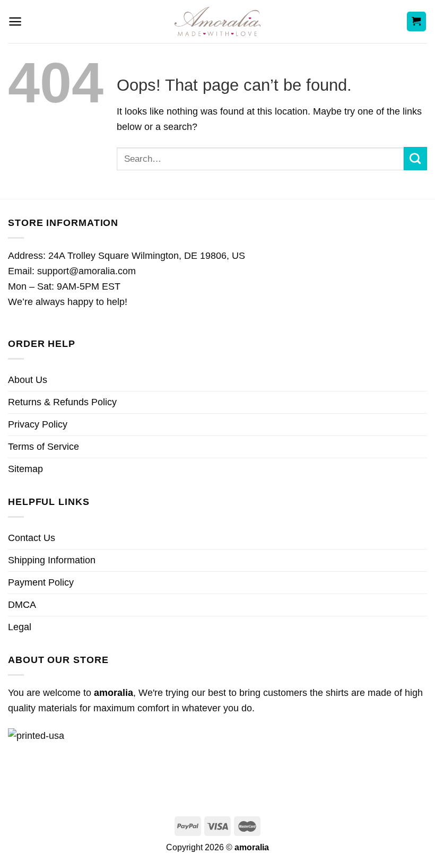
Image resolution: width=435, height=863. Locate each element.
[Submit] (415, 158)
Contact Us (31, 538)
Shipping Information (51, 560)
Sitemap (25, 469)
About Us (27, 379)
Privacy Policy (37, 424)
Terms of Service (43, 446)
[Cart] (417, 21)
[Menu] (15, 21)
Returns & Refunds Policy (62, 402)
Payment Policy (41, 582)
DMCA (22, 604)
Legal (19, 627)
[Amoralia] (217, 21)
